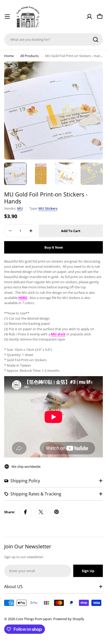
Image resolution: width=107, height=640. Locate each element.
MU (20, 208)
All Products (29, 55)
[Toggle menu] (7, 16)
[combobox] (53, 39)
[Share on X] (41, 512)
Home (9, 55)
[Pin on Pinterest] (56, 512)
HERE (22, 297)
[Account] (89, 16)
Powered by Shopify (68, 619)
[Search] (95, 39)
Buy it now (53, 247)
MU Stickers (47, 208)
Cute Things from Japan (34, 619)
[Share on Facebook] (25, 512)
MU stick (58, 334)
